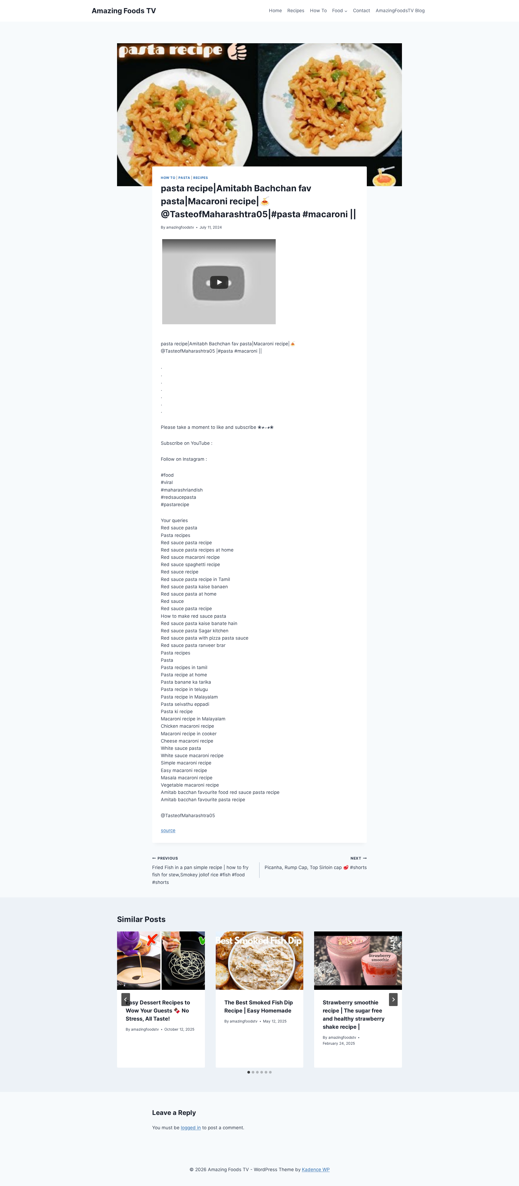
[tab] (248, 1072)
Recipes (295, 10)
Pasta (184, 178)
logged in (191, 1127)
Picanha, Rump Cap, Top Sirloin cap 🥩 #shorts (316, 863)
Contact (361, 10)
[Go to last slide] (125, 999)
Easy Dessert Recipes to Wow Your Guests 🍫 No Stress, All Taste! (158, 1010)
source (168, 830)
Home (275, 10)
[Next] (393, 999)
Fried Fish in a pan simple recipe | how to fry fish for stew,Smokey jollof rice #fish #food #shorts (200, 870)
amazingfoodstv (180, 227)
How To (318, 10)
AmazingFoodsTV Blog (400, 10)
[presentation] (161, 960)
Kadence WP (316, 1169)
